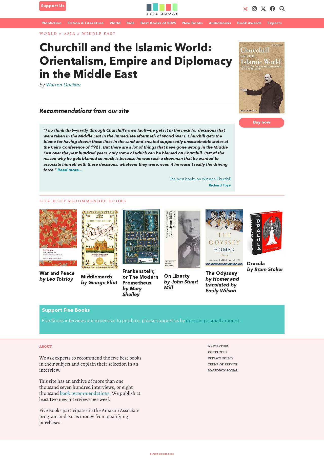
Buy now (261, 123)
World (115, 23)
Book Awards (249, 23)
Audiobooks (220, 23)
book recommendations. (85, 393)
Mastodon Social (223, 370)
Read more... (70, 170)
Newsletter (218, 346)
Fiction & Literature (86, 23)
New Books (192, 23)
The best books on (200, 179)
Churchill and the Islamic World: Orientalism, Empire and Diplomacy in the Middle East (135, 62)
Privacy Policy (220, 358)
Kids (130, 23)
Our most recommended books (82, 201)
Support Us (52, 6)
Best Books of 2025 (158, 23)
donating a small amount (212, 321)
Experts (275, 23)
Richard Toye (220, 185)
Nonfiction (52, 23)
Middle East (99, 33)
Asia (69, 33)
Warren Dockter (63, 85)
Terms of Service (223, 364)
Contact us (217, 352)
